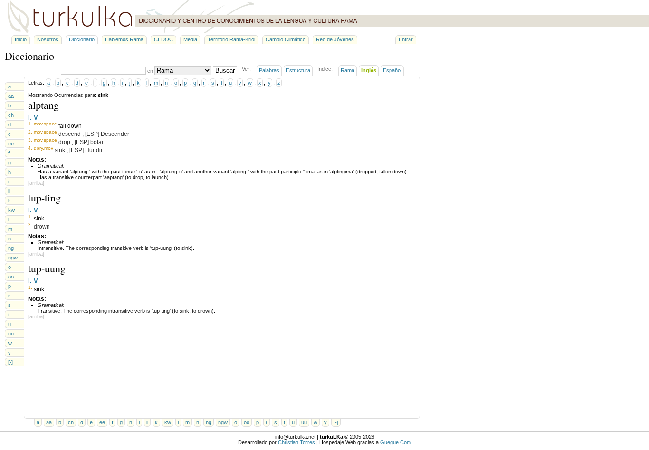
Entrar (406, 39)
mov (38, 123)
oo (11, 276)
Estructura (298, 70)
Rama (347, 70)
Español (392, 70)
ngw (13, 257)
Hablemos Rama (124, 39)
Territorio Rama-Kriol (231, 39)
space (50, 123)
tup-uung (47, 268)
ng (11, 248)
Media (190, 39)
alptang (43, 105)
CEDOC (163, 39)
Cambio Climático (285, 39)
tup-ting (44, 197)
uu (11, 333)
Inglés (368, 70)
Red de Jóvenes (335, 39)
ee (11, 143)
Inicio (21, 39)
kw (11, 210)
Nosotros (47, 39)
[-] (10, 362)
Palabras (269, 70)
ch (11, 115)
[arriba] (36, 183)
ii (9, 191)
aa (11, 96)
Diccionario (82, 39)
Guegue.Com (395, 442)
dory (38, 148)
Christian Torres (296, 442)
